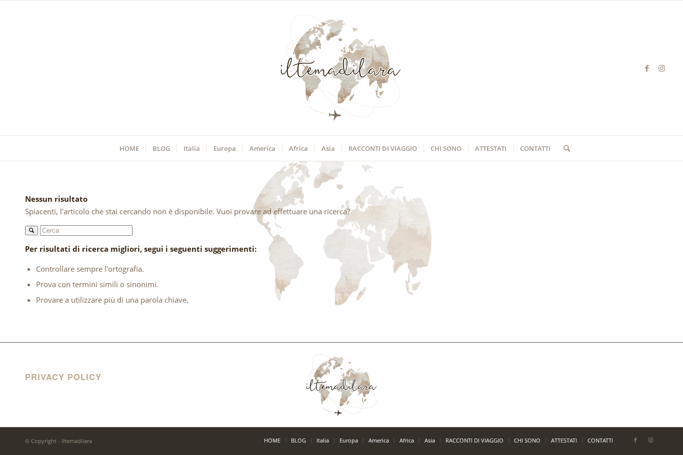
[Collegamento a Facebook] (647, 67)
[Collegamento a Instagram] (662, 67)
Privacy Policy (48, 391)
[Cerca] (563, 148)
